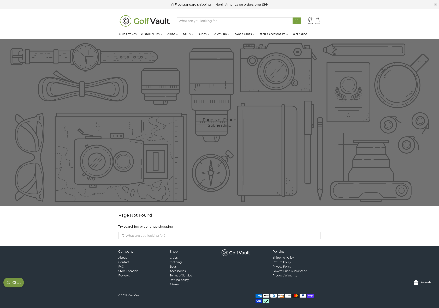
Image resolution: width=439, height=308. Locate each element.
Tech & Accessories (272, 34)
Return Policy (282, 262)
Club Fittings (128, 34)
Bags (173, 266)
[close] (435, 4)
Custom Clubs (150, 34)
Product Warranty (285, 275)
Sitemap (175, 284)
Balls (187, 34)
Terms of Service (181, 275)
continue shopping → (160, 226)
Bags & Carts (243, 34)
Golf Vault (134, 295)
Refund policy (179, 280)
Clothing (220, 34)
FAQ (121, 266)
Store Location (128, 271)
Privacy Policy (282, 266)
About (122, 257)
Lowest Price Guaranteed (290, 271)
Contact (123, 262)
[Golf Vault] (144, 21)
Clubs (171, 34)
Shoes (202, 34)
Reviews (124, 275)
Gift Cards (300, 34)
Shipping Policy (283, 257)
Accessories (178, 271)
